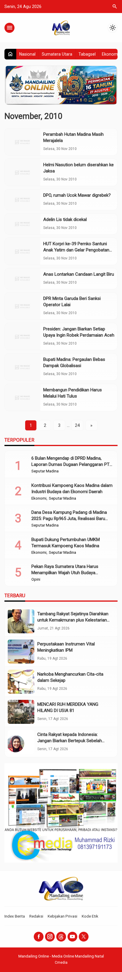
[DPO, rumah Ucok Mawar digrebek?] (22, 199)
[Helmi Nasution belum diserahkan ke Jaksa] (22, 172)
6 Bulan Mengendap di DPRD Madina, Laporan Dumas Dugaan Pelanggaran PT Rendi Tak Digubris (70, 464)
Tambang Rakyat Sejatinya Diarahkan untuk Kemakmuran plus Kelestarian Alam (72, 620)
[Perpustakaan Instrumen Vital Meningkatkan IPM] (21, 651)
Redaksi (36, 916)
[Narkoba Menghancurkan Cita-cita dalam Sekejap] (21, 682)
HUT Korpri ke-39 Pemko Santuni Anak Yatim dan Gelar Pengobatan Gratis (76, 250)
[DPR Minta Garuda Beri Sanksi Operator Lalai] (22, 306)
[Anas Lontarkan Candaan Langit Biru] (22, 278)
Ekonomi (110, 54)
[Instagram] (50, 937)
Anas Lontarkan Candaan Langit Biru (78, 274)
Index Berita (14, 916)
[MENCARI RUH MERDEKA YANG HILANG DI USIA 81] (21, 712)
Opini (35, 579)
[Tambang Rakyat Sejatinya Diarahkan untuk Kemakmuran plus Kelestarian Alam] (21, 621)
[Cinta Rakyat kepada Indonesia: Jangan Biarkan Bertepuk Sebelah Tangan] (21, 742)
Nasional (27, 54)
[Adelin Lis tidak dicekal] (22, 224)
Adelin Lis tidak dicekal (65, 219)
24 (77, 425)
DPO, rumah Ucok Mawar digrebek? (77, 195)
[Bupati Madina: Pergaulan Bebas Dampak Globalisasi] (22, 366)
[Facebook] (39, 937)
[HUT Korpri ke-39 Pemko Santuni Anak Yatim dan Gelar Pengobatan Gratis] (22, 251)
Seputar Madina (45, 471)
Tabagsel (87, 54)
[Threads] (61, 937)
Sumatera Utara (57, 54)
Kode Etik (90, 916)
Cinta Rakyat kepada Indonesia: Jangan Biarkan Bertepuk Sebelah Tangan (69, 741)
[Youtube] (72, 937)
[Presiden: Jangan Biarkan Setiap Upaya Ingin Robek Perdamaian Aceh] (22, 336)
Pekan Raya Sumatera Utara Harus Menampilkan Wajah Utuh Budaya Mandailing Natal (64, 573)
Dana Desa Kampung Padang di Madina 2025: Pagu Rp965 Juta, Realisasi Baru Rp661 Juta (69, 518)
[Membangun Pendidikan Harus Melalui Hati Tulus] (22, 397)
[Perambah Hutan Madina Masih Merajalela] (22, 141)
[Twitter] (84, 937)
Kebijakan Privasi (62, 916)
